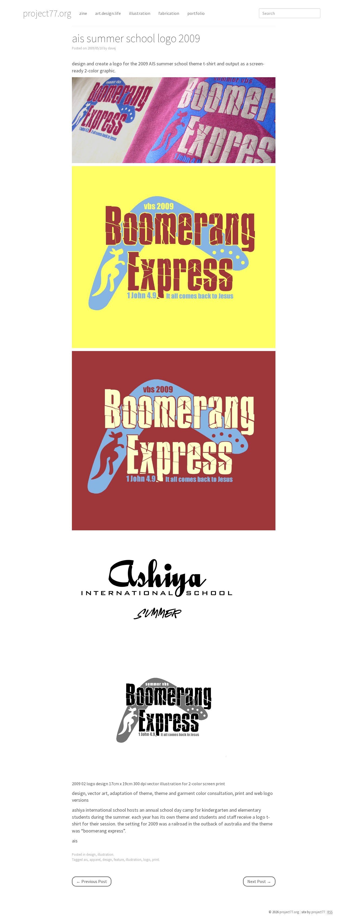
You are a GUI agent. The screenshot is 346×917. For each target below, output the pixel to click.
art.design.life (108, 13)
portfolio (196, 13)
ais (75, 841)
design (91, 854)
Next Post (259, 881)
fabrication (168, 13)
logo (146, 859)
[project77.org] (173, 119)
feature (119, 859)
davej (112, 48)
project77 (318, 912)
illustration (139, 13)
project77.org (290, 912)
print (155, 859)
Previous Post (91, 881)
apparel (95, 859)
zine (83, 13)
